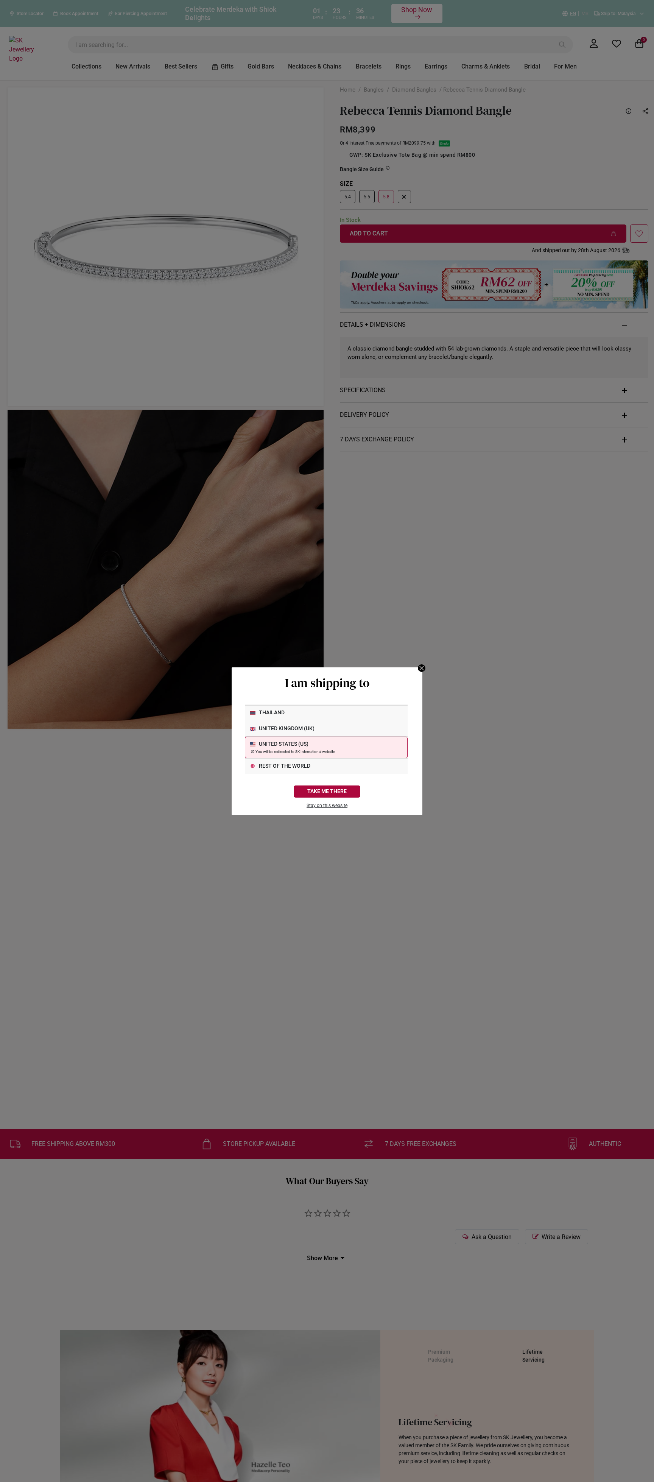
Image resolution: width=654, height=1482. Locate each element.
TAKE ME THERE (327, 791)
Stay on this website (327, 805)
